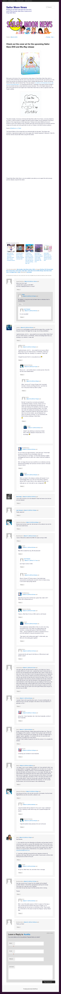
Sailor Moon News (28, 0)
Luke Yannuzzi (27, 309)
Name (11, 943)
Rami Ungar (19, 496)
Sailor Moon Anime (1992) (29, 269)
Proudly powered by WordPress (30, 989)
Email (11, 951)
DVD (45, 269)
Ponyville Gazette (20, 0)
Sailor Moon (24, 270)
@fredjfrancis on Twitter (15, 128)
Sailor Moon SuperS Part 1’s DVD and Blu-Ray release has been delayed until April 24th (48, 256)
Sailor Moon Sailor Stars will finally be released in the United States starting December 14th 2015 (39, 257)
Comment (11, 966)
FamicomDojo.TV (11, 0)
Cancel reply (50, 933)
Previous (47, 37)
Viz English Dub (12, 272)
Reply (18, 289)
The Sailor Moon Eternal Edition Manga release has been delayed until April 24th (20, 256)
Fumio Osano (19, 270)
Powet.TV (5, 0)
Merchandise (20, 269)
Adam (19, 272)
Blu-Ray (42, 269)
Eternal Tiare (12, 270)
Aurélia (27, 934)
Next (53, 37)
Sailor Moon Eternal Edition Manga (35, 270)
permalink (29, 272)
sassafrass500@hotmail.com (23, 850)
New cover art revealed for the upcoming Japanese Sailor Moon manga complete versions (11, 256)
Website (11, 959)
